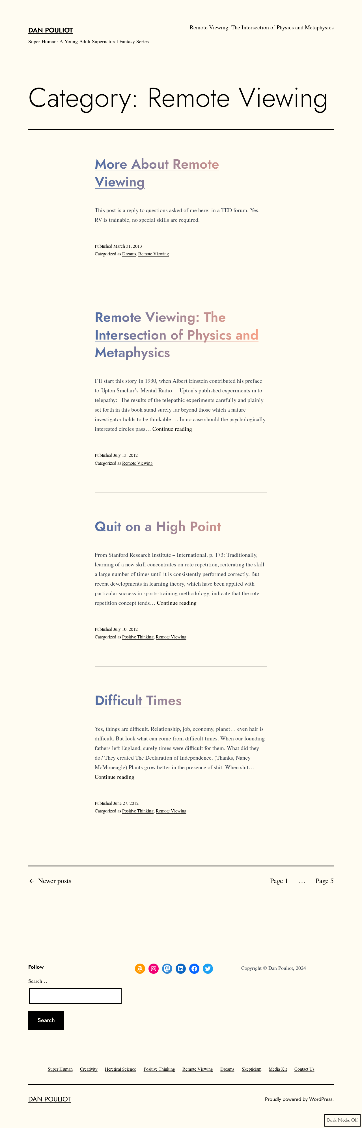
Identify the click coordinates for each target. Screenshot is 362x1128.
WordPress (320, 1099)
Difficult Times (138, 700)
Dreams (129, 254)
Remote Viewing (153, 254)
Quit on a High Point (158, 526)
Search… (37, 980)
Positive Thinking (138, 637)
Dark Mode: (338, 1120)
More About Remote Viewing (157, 172)
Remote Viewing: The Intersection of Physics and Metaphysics (262, 27)
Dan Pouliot (50, 30)
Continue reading (172, 428)
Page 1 (279, 880)
